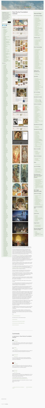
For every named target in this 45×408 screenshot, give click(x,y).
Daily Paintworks (37, 45)
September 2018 (6, 133)
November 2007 (6, 234)
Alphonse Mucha (14, 319)
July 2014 (5, 172)
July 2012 (5, 191)
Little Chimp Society (37, 83)
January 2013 (5, 186)
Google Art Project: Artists (38, 200)
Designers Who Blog (37, 89)
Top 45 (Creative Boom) (38, 172)
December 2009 (6, 215)
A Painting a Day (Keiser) (38, 39)
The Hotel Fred (37, 118)
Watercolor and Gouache (7, 60)
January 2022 (5, 102)
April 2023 (5, 91)
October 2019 (5, 123)
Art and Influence (37, 19)
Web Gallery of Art (37, 203)
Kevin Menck (36, 51)
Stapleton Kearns (37, 160)
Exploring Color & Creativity (38, 28)
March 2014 (5, 175)
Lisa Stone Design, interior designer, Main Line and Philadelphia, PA (38, 184)
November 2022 (6, 95)
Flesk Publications (37, 100)
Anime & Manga (6, 31)
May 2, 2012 (15, 371)
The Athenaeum (37, 198)
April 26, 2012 (16, 341)
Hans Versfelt (37, 56)
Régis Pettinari (37, 57)
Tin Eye (36, 231)
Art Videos (5, 32)
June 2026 (5, 66)
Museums (5, 45)
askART (36, 210)
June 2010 (5, 210)
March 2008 (5, 231)
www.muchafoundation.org (16, 315)
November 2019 (6, 122)
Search (9, 22)
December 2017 (6, 140)
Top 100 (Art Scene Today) (38, 170)
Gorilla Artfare (37, 127)
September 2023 (6, 88)
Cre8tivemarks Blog (37, 142)
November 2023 (6, 86)
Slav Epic (18, 255)
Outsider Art (5, 46)
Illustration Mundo (37, 82)
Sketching (5, 55)
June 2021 (5, 107)
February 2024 (5, 84)
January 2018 (5, 139)
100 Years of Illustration (38, 79)
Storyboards (5, 56)
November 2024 (6, 78)
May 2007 (5, 239)
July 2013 (5, 181)
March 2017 (5, 147)
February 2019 (5, 129)
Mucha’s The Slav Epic (15, 324)
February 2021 (5, 110)
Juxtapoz (36, 73)
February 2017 (5, 148)
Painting (5, 47)
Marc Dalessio (37, 52)
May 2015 (5, 164)
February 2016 (5, 157)
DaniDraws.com (37, 88)
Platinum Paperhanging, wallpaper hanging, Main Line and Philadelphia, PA (39, 182)
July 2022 (5, 97)
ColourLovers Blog (37, 164)
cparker (18, 15)
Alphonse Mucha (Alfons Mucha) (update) (18, 321)
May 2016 (5, 155)
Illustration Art (37, 80)
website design (38, 176)
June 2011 (5, 201)
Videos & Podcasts (6, 59)
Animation (5, 30)
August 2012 (5, 190)
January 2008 (5, 233)
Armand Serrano (37, 138)
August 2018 (5, 134)
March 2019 (5, 128)
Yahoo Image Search (38, 226)
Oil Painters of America (38, 20)
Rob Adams (36, 66)
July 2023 (5, 89)
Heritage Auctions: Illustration (39, 218)
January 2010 (5, 214)
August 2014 (5, 171)
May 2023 (5, 90)
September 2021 (6, 105)
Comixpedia (36, 114)
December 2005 (6, 252)
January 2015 (5, 167)
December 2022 (6, 94)
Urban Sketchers (37, 23)
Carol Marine (37, 43)
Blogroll (5, 33)
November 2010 (6, 206)
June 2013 (5, 182)
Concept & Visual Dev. (6, 36)
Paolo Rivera (36, 110)
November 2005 (6, 253)
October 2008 (5, 226)
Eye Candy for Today (6, 41)
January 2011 (5, 205)
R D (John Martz (37, 84)
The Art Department (37, 94)
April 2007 (5, 240)
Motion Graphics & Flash (7, 44)
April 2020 (5, 118)
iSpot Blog (36, 90)
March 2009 (5, 222)
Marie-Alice (15, 370)
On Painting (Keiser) (37, 40)
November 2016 (6, 150)
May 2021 (5, 108)
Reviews (5, 52)
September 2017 (6, 142)
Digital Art (5, 38)
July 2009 (5, 219)
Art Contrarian (37, 29)
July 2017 (5, 144)
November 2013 (6, 178)
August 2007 (5, 237)
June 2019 (5, 126)
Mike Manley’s (37, 68)
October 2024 (5, 79)
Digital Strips (37, 122)
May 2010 (5, 211)
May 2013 (5, 183)
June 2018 (5, 135)
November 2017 (6, 141)
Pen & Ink (5, 50)
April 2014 (5, 174)
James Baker (37, 116)
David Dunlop (37, 32)
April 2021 (5, 109)
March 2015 (5, 166)
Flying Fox (36, 22)
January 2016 (5, 158)
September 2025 (6, 73)
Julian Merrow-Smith (38, 41)
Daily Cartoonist (37, 120)
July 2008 (5, 228)
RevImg (36, 232)
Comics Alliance (37, 109)
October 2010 (5, 207)
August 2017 (5, 143)
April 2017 (5, 146)
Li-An (14, 339)
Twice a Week (37, 64)
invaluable (36, 211)
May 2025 (5, 76)
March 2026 (5, 68)
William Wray (37, 61)
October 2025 (5, 72)
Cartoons (5, 34)
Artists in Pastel (37, 35)
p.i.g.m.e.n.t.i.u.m (37, 33)
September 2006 (6, 245)
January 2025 (5, 77)
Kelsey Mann (37, 141)
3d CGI (4, 28)
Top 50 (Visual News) (38, 168)
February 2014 (5, 176)
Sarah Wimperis (37, 65)
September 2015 (6, 161)
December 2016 (6, 149)
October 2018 (5, 132)
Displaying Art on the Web (7, 39)
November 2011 (5, 197)
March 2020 (5, 119)
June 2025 (5, 75)
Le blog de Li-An (37, 99)
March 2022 (5, 100)
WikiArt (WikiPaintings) (38, 199)
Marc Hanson (37, 50)
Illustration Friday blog (38, 85)
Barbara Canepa (37, 101)
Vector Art (5, 58)
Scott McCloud (37, 113)
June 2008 (5, 229)
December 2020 (6, 112)
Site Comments (6, 54)
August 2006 (5, 246)
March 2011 (5, 203)
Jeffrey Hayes (37, 42)
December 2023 (6, 85)
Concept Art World (37, 133)
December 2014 (6, 168)
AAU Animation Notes (38, 146)
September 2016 (6, 152)
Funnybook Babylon (37, 115)
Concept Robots (37, 136)
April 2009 (5, 221)
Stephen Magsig (37, 63)
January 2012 (5, 195)
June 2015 (5, 163)
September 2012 (6, 189)
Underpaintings (37, 18)
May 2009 (5, 220)
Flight (36, 112)
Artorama (36, 74)
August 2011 (5, 199)
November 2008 (6, 225)
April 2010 (5, 212)
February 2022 (5, 101)
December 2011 (5, 196)
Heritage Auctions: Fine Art (38, 217)
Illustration (5, 43)
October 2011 (5, 198)
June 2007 (5, 238)
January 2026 (5, 70)
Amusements (5, 29)
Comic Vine (36, 108)
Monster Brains (37, 86)
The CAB (36, 134)
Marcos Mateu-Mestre (38, 139)
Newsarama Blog (37, 107)
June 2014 (5, 173)
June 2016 (5, 154)
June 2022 (5, 98)
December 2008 (6, 224)
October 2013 (5, 179)
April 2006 (5, 249)
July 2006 (5, 247)
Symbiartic (36, 151)
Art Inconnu (36, 24)
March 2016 (5, 156)
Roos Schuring (37, 55)
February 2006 (5, 251)
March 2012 (5, 194)
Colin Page (36, 54)
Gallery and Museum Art (24, 15)
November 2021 (6, 103)
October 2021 (5, 104)
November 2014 (6, 169)
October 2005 (5, 254)
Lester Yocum (16, 354)
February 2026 (5, 69)
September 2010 (6, 208)
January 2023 (5, 93)
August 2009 (5, 218)
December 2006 (6, 243)
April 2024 (5, 82)
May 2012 (5, 192)
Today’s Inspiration (37, 81)
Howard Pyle (36, 78)
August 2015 (5, 162)
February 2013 (5, 185)
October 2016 (5, 151)
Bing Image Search (37, 225)
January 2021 (5, 111)
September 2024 (6, 80)
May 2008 (5, 230)
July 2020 (5, 116)
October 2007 (5, 235)
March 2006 (5, 250)
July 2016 (5, 153)
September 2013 (6, 180)
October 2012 (5, 188)
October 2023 (5, 87)
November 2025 (6, 71)
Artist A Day (36, 30)
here (23, 255)
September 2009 (6, 217)
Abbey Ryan (36, 44)
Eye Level (36, 31)
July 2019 (5, 125)
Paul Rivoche (37, 119)
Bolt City (36, 111)
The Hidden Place (37, 25)
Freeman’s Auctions (37, 219)
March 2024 (5, 83)
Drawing (5, 40)
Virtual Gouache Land (38, 49)
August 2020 (5, 115)
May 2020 (5, 117)
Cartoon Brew (37, 131)
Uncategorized (5, 57)
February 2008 (5, 232)
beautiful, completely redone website (17, 267)
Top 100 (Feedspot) (37, 171)
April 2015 (5, 165)
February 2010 (5, 213)
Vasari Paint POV (37, 21)
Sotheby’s (36, 215)
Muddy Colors (37, 126)
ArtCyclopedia (37, 202)
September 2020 (6, 114)
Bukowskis (36, 220)
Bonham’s (36, 216)
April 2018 (5, 137)
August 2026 (5, 64)
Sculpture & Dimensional (7, 53)
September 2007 (6, 236)
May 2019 (5, 127)
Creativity (5, 37)
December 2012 (6, 187)
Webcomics (5, 61)
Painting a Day (5, 48)
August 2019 (5, 124)
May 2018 (5, 136)
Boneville (36, 117)
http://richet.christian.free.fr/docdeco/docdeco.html (20, 378)
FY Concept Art (37, 135)
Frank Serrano (37, 62)
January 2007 (5, 242)
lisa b (15, 362)
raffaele (15, 347)
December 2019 (6, 121)
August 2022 (5, 96)
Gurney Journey (37, 17)
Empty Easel (36, 159)
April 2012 (5, 193)
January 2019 (5, 130)
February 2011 (5, 204)
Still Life (36, 26)
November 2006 (6, 244)
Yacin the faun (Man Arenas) (39, 140)
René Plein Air (37, 58)
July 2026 (5, 65)
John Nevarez (37, 137)
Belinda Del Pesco (37, 59)
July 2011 (5, 200)
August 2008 (5, 227)
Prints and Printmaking (6, 51)
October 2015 (5, 160)
